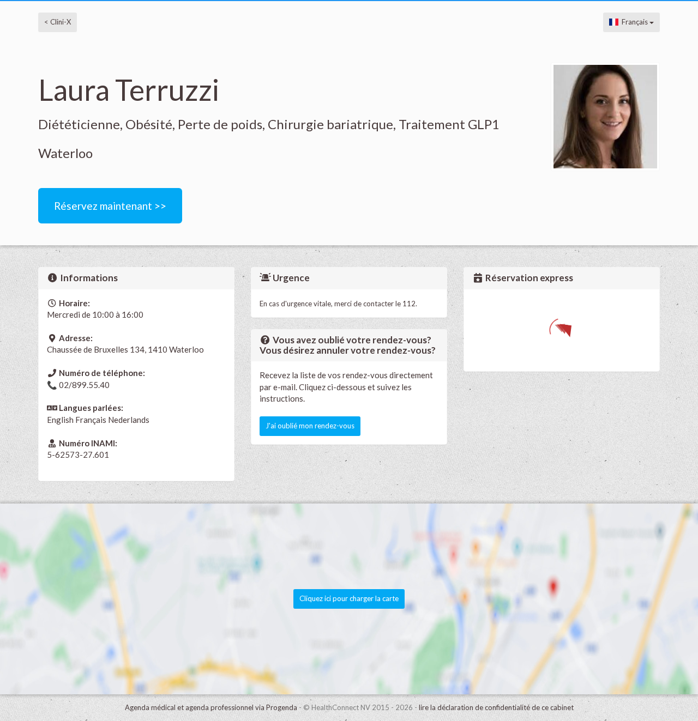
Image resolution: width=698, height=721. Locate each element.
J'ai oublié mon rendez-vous (310, 425)
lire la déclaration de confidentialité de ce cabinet (496, 707)
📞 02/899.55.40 (78, 385)
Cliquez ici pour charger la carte (349, 598)
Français (633, 21)
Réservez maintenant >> (110, 205)
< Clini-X (57, 21)
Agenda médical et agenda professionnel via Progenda (211, 707)
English (60, 420)
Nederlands (128, 420)
